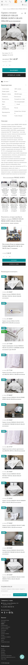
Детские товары (4, 628)
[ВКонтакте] (2, 612)
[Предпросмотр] (14, 234)
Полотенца (3, 630)
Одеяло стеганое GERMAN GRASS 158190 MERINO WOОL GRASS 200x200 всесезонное (13, 578)
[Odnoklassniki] (4, 612)
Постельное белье (5, 620)
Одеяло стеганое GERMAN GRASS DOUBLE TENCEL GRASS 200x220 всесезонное (11, 475)
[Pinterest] (10, 612)
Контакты (3, 654)
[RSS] (12, 612)
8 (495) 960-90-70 (8, 607)
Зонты (2, 640)
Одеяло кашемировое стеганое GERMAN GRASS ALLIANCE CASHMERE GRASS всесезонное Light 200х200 (13, 347)
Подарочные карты (5, 642)
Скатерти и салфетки (6, 637)
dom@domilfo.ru (6, 610)
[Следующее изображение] (24, 234)
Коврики (3, 632)
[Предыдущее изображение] (3, 234)
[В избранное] (25, 13)
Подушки (3, 622)
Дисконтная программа (6, 655)
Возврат (3, 652)
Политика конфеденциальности (8, 657)
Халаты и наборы (5, 633)
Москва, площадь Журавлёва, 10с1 (10, 603)
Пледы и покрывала (5, 627)
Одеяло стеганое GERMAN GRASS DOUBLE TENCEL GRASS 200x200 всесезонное (11, 296)
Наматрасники (4, 625)
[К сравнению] (22, 13)
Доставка (3, 650)
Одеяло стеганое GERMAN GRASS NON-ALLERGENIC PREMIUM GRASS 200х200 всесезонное (13, 552)
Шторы (2, 635)
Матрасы (3, 638)
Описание (4, 121)
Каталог (6, 4)
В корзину (14, 70)
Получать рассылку (20, 594)
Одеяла (2, 623)
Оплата (2, 649)
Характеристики (6, 85)
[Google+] (7, 612)
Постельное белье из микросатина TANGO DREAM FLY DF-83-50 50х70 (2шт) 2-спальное (13, 246)
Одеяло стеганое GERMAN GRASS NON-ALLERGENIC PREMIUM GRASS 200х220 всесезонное (13, 424)
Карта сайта (3, 659)
